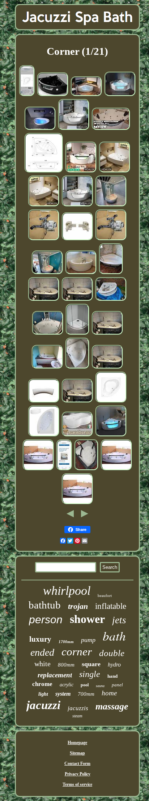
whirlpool (66, 590)
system (63, 694)
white (42, 664)
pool (85, 684)
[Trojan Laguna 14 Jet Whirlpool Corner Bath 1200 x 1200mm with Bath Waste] (26, 95)
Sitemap (77, 753)
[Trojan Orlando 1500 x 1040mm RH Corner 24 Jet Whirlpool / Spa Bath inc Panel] (43, 435)
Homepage (77, 742)
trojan (78, 606)
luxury (40, 639)
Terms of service (77, 784)
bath (114, 635)
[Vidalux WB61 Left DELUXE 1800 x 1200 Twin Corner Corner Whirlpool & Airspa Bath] (114, 171)
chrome (42, 684)
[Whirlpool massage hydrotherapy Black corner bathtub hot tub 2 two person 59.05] (53, 95)
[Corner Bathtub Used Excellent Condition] (111, 273)
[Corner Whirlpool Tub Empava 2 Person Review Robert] (111, 129)
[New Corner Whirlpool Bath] (64, 469)
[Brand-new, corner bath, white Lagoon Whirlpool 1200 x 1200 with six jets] (77, 368)
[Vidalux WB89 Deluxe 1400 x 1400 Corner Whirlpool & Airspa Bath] (74, 129)
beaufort (105, 595)
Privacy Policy (77, 773)
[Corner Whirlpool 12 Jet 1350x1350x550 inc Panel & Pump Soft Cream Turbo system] (81, 273)
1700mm (66, 642)
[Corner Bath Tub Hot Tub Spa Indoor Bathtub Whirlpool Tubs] (120, 95)
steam (77, 715)
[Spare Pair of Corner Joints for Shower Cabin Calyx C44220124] (77, 239)
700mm (86, 694)
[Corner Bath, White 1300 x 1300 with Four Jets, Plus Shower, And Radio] (47, 334)
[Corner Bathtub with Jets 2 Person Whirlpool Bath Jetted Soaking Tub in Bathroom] (38, 469)
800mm (66, 665)
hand (112, 676)
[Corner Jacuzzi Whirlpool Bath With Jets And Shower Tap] (47, 368)
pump (88, 639)
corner (76, 651)
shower (87, 618)
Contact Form (77, 763)
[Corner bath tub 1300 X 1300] (86, 469)
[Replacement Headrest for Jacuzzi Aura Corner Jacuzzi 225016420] (43, 401)
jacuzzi (43, 705)
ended (42, 652)
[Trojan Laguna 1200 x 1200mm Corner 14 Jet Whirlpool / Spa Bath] (111, 401)
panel (117, 684)
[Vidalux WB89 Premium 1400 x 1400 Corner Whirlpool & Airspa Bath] (77, 205)
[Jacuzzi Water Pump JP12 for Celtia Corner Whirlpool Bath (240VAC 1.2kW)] (43, 239)
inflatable (110, 606)
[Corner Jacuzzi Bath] (43, 300)
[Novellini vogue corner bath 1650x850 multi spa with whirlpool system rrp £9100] (47, 273)
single (89, 674)
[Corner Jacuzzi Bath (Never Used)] (111, 300)
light (43, 694)
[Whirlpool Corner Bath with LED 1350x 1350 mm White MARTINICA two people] (111, 435)
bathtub (45, 605)
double (111, 653)
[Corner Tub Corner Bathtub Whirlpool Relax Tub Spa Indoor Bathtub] (86, 95)
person (46, 619)
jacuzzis (78, 708)
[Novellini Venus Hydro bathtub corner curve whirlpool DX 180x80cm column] (77, 435)
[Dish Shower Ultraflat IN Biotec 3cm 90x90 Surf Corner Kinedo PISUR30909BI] (77, 334)
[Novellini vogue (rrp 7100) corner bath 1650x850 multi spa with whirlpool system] (111, 205)
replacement (55, 675)
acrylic (66, 684)
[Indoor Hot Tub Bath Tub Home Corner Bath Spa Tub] (40, 129)
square (91, 664)
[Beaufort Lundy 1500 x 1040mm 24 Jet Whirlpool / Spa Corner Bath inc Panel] (44, 171)
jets (119, 620)
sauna (100, 686)
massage (111, 706)
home (109, 693)
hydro (114, 664)
